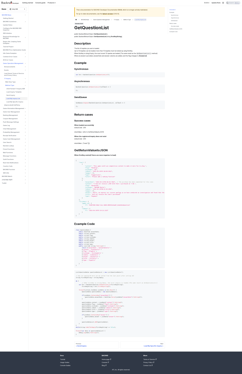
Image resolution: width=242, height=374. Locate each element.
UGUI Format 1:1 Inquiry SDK (15, 89)
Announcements (9, 67)
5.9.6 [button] (206, 3)
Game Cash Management (11, 139)
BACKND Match (7, 176)
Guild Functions (8, 159)
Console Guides (65, 365)
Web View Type (10, 82)
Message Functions (9, 156)
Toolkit (4, 183)
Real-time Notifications (10, 163)
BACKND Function (9, 169)
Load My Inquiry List (13, 98)
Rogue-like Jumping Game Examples (12, 42)
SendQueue (174, 20)
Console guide (40, 3)
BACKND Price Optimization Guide (14, 50)
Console (104, 362)
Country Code (7, 166)
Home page (105, 359)
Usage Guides (64, 362)
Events (6, 70)
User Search (7, 142)
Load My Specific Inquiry (14, 102)
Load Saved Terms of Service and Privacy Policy (14, 74)
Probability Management (11, 132)
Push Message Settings (11, 122)
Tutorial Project (8, 47)
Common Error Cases (10, 57)
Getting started (27, 3)
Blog (103, 365)
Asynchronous (175, 18)
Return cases (172, 23)
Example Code (173, 31)
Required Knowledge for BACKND (11, 37)
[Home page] (76, 19)
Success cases (175, 26)
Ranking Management (10, 115)
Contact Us (147, 365)
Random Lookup (8, 146)
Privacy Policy (147, 362)
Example (171, 12)
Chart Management (9, 129)
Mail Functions (8, 152)
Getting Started (8, 18)
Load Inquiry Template (14, 92)
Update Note (216, 3)
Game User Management (11, 112)
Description (172, 9)
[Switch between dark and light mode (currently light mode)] (223, 2)
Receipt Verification (9, 135)
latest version (108, 14)
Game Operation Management (13, 63)
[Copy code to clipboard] (162, 74)
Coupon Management (10, 118)
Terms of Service (149, 359)
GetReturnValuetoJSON (175, 29)
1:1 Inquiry (7, 78)
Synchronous (174, 15)
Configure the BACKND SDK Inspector (12, 29)
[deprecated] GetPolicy (12, 105)
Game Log (6, 125)
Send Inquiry (10, 95)
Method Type (9, 85)
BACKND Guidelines (9, 21)
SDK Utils (6, 173)
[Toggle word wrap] (159, 160)
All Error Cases (8, 60)
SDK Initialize (7, 33)
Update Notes (7, 25)
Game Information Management (13, 108)
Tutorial (62, 359)
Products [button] (51, 3)
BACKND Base (6, 15)
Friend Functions (8, 149)
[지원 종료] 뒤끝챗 (7, 180)
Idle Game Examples (10, 53)
